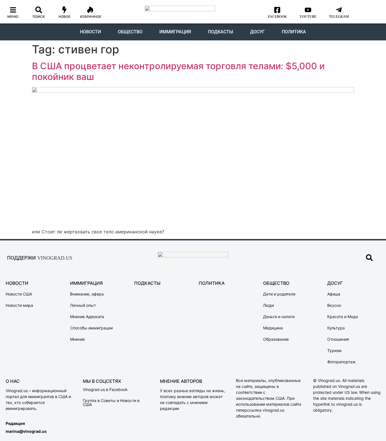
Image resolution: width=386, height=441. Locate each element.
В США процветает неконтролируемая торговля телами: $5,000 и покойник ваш (178, 71)
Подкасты (220, 31)
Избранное (90, 16)
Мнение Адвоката (87, 316)
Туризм (334, 350)
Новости (90, 31)
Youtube (308, 17)
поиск (38, 16)
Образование (276, 339)
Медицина (273, 327)
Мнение (77, 339)
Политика (294, 31)
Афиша (333, 294)
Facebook (277, 17)
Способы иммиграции (91, 327)
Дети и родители (279, 294)
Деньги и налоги (278, 316)
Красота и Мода (342, 316)
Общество (130, 31)
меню (13, 16)
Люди (268, 305)
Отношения (338, 339)
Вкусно (334, 305)
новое (64, 16)
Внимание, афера (87, 294)
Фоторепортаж (341, 361)
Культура (336, 327)
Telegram (339, 17)
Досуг (257, 31)
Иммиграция (175, 31)
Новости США (19, 294)
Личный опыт (83, 305)
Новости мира (19, 305)
